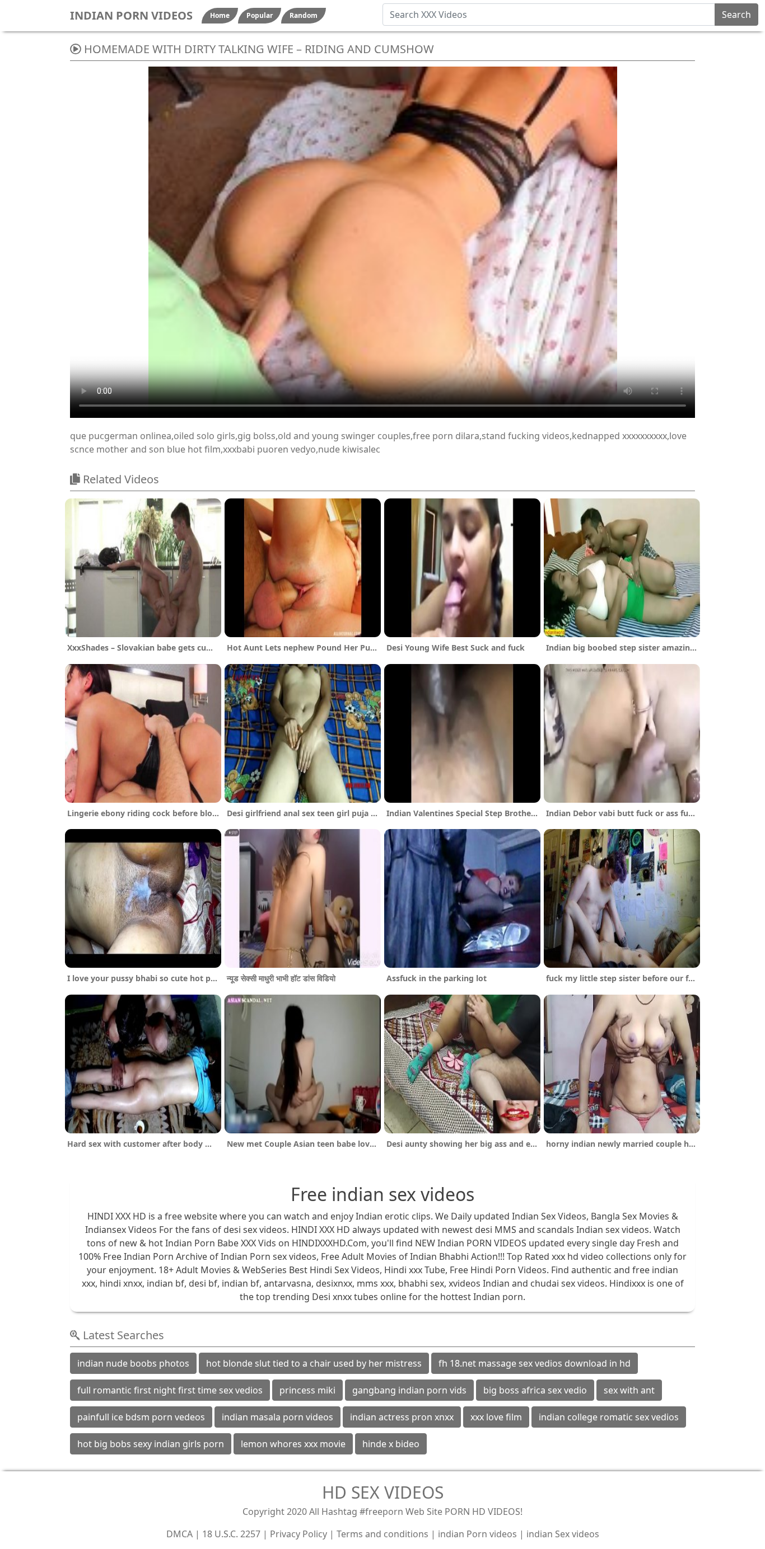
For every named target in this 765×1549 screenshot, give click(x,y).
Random (304, 15)
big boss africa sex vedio (535, 1390)
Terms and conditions (382, 1534)
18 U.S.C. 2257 (231, 1534)
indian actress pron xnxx (402, 1417)
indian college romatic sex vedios (609, 1417)
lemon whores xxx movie (293, 1444)
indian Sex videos (562, 1534)
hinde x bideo (390, 1444)
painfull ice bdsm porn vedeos (141, 1417)
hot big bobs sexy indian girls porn (150, 1444)
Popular (259, 15)
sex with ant (629, 1390)
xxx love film (496, 1417)
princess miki (307, 1390)
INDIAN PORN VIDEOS (131, 15)
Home (220, 15)
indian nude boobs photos (133, 1363)
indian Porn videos (477, 1534)
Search (736, 14)
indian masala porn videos (277, 1417)
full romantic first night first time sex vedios (170, 1390)
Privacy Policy (298, 1534)
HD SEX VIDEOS (383, 1492)
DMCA (179, 1534)
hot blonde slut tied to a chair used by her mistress (314, 1363)
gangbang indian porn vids (409, 1390)
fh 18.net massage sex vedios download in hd (535, 1363)
